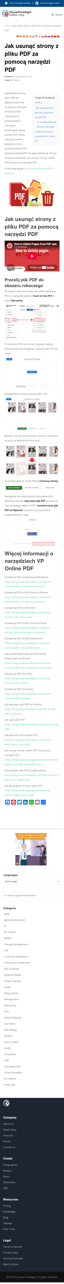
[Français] (30, 36)
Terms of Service (12, 1246)
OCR (6, 1011)
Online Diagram (13, 1017)
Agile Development (14, 920)
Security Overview (13, 1258)
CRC (6, 950)
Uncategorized (12, 1066)
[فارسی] (27, 36)
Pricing (7, 1205)
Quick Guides (11, 1042)
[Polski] (42, 36)
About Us (8, 1124)
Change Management (16, 944)
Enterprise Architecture (17, 962)
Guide (7, 987)
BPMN (7, 938)
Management (11, 999)
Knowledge (9, 1211)
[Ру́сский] (49, 36)
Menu (58, 14)
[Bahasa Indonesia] (36, 36)
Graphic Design (12, 981)
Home (8, 25)
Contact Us (9, 1147)
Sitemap (7, 1223)
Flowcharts (9, 1182)
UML (6, 1060)
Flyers (6, 1176)
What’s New (9, 1129)
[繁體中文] (58, 36)
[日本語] (39, 36)
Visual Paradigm (13, 1072)
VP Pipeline (10, 1078)
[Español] (24, 36)
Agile (7, 913)
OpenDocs (10, 1023)
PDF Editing (15, 80)
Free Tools (9, 1229)
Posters (8, 1036)
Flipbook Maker (13, 975)
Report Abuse (10, 1264)
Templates (10, 1054)
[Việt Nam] (52, 36)
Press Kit (8, 1135)
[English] (20, 36)
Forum (6, 1141)
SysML (7, 1048)
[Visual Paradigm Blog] (16, 15)
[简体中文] (55, 36)
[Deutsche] (17, 36)
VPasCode (9, 1084)
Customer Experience (16, 956)
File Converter (12, 968)
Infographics (11, 993)
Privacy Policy (10, 1252)
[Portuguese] (46, 36)
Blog (5, 1217)
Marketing (10, 1005)
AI (5, 926)
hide (38, 102)
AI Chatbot (10, 932)
